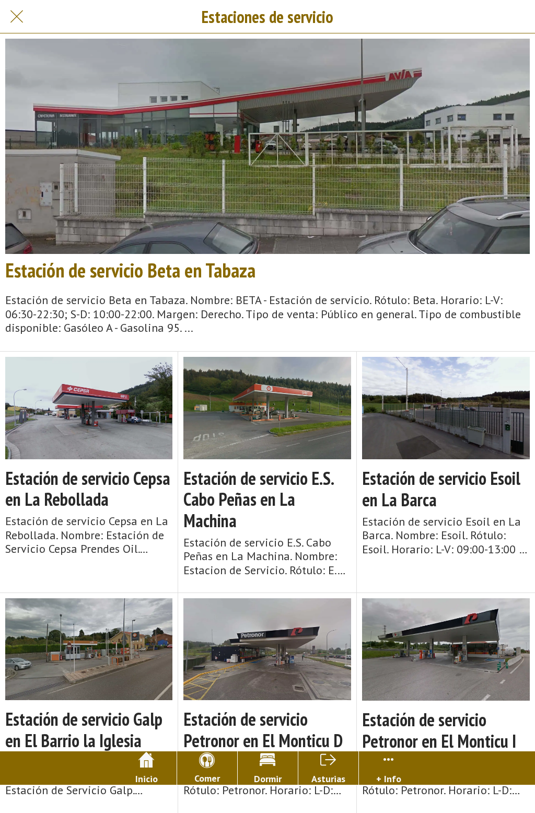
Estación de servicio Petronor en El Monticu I (439, 730)
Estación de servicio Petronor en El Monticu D (263, 730)
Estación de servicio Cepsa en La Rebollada (87, 489)
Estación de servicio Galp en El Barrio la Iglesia (83, 730)
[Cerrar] (16, 16)
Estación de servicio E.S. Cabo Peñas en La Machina (258, 499)
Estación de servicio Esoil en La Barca (441, 489)
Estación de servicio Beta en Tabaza (130, 270)
